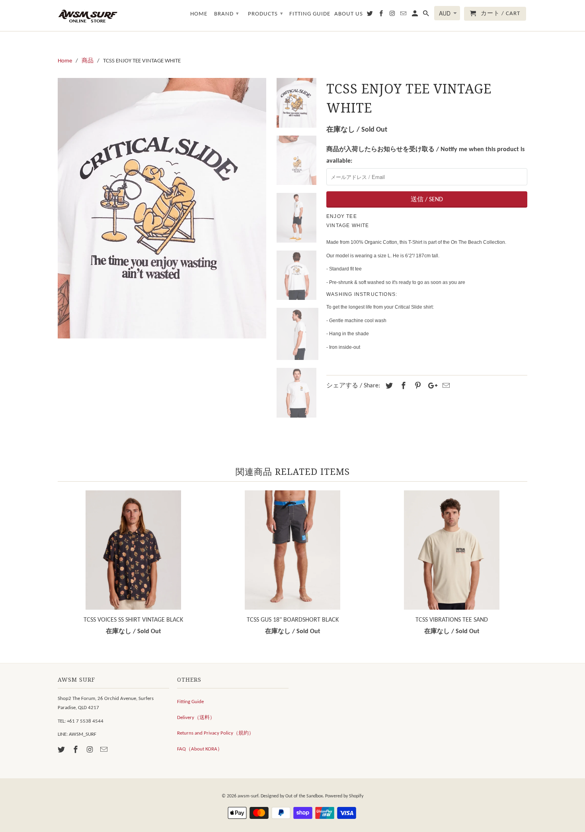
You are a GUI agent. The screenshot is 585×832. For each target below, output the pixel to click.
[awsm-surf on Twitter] (62, 750)
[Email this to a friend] (445, 386)
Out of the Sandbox (304, 796)
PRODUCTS (265, 14)
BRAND (226, 14)
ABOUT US (348, 14)
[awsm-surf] (87, 15)
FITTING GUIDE (309, 14)
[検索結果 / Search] (426, 15)
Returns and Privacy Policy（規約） (215, 733)
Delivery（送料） (196, 717)
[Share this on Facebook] (402, 386)
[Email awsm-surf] (104, 750)
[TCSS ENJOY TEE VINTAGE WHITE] (162, 208)
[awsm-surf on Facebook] (76, 750)
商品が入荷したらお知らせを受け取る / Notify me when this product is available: (425, 155)
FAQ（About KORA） (199, 749)
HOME (198, 14)
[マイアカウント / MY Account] (415, 15)
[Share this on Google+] (430, 386)
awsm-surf (248, 796)
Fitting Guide (190, 701)
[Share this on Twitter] (388, 386)
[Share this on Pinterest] (416, 386)
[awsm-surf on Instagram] (90, 750)
